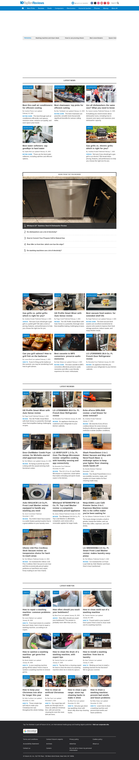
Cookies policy (97, 739)
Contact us (26, 748)
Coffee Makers (89, 486)
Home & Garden (85, 8)
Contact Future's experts (54, 739)
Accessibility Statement (31, 744)
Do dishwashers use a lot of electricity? (42, 232)
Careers (49, 748)
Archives (49, 744)
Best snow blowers (96, 38)
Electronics (71, 8)
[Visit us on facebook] (92, 3)
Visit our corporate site (101, 724)
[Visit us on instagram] (98, 3)
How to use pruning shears (74, 38)
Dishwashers (91, 87)
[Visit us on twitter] (95, 3)
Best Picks (31, 8)
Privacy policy (74, 739)
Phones (97, 8)
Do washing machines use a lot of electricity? (44, 250)
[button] (115, 3)
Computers (59, 8)
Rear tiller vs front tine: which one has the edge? (45, 244)
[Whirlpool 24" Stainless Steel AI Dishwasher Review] (69, 202)
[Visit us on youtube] (101, 3)
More (114, 8)
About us (96, 744)
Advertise (73, 744)
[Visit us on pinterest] (105, 3)
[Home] (23, 8)
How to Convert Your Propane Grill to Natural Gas (46, 238)
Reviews (41, 8)
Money (105, 8)
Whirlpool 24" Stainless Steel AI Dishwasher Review (47, 226)
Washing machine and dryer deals (47, 38)
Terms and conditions (30, 739)
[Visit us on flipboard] (108, 3)
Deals (49, 8)
